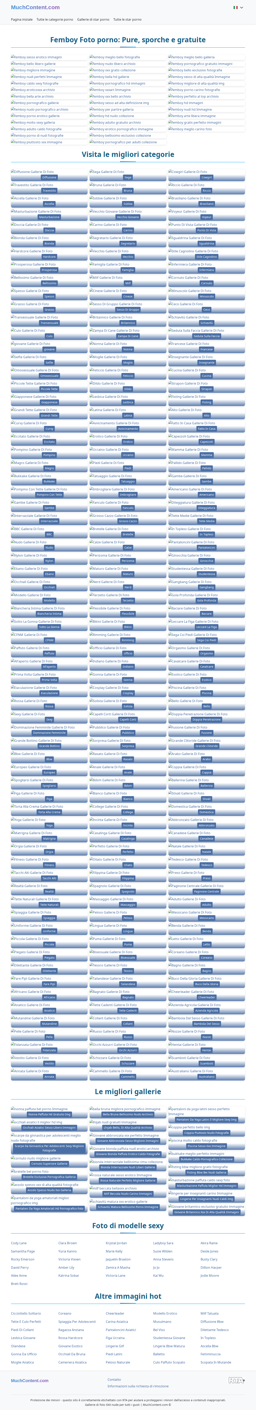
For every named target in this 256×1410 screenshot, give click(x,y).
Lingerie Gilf (115, 1346)
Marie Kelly (114, 1251)
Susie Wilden (162, 1251)
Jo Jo (156, 1267)
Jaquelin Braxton (118, 1259)
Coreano (64, 1313)
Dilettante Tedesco (215, 1330)
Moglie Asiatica (22, 1362)
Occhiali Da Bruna (71, 1354)
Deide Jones (209, 1251)
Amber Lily (66, 1267)
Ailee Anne (19, 1275)
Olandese (18, 1346)
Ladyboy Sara (163, 1243)
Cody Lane (19, 1243)
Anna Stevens (163, 1259)
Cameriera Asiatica (72, 1362)
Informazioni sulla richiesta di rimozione (138, 1386)
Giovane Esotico (70, 1346)
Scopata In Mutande (216, 1362)
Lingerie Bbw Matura (169, 1346)
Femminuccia (211, 1354)
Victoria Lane (115, 1275)
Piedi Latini (114, 1354)
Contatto (114, 1379)
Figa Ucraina (115, 1338)
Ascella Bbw (209, 1346)
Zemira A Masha (118, 1267)
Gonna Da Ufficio (24, 1354)
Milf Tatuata (210, 1313)
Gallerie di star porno (93, 19)
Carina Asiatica (117, 1321)
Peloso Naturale (118, 1362)
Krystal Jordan (116, 1243)
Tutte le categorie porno (55, 19)
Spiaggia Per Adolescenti (77, 1321)
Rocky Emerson (22, 1259)
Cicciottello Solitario (26, 1313)
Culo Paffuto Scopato (169, 1362)
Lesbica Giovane (23, 1338)
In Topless (208, 1338)
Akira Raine (209, 1243)
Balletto (159, 1354)
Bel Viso (159, 1330)
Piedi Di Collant (22, 1330)
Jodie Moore (210, 1275)
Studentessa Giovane (169, 1338)
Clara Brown (67, 1243)
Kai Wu (158, 1275)
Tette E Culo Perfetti (26, 1321)
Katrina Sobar (68, 1275)
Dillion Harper (211, 1267)
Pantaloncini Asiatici (121, 1330)
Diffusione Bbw (212, 1321)
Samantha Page (23, 1251)
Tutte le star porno (127, 19)
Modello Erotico (165, 1313)
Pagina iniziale (22, 19)
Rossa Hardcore (70, 1338)
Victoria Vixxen (69, 1259)
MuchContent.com (35, 7)
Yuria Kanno (67, 1251)
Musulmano (162, 1321)
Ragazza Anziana (71, 1330)
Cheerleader (115, 1313)
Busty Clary (209, 1259)
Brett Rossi (19, 1284)
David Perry (20, 1267)
